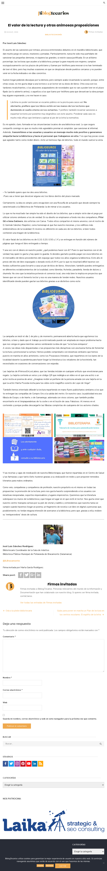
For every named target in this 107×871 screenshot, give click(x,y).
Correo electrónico (13, 690)
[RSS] (40, 764)
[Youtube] (28, 764)
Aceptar (40, 866)
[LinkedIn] (38, 575)
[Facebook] (20, 575)
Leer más (62, 866)
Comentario (9, 636)
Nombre (7, 677)
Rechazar (49, 866)
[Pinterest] (23, 764)
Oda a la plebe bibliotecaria (19, 610)
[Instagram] (17, 764)
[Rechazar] (103, 863)
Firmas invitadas (96, 32)
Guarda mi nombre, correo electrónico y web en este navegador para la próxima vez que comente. (50, 718)
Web (5, 702)
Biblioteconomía (53, 35)
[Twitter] (26, 575)
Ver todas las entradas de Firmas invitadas (41, 602)
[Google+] (32, 575)
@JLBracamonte (11, 560)
